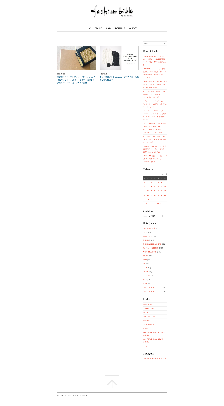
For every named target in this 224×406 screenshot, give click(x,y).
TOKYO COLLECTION (150, 252)
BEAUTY (145, 256)
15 (144, 191)
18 (155, 191)
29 (144, 199)
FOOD (145, 260)
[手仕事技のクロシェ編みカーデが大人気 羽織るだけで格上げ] (119, 58)
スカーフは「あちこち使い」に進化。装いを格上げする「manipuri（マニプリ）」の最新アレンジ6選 (155, 94)
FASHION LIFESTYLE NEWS (152, 244)
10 (151, 186)
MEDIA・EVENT (148, 236)
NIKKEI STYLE (147, 304)
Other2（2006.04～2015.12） (152, 291)
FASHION (146, 240)
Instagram (146, 346)
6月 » (159, 203)
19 (158, 191)
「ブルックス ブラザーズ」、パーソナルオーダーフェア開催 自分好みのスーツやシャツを (155, 104)
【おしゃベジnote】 (149, 228)
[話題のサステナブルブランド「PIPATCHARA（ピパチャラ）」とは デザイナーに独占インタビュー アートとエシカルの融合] (76, 58)
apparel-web (147, 320)
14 (165, 186)
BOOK (145, 280)
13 (161, 186)
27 (161, 195)
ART (144, 264)
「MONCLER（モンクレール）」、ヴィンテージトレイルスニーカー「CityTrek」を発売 (155, 159)
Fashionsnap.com (148, 324)
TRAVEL (145, 272)
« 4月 (145, 203)
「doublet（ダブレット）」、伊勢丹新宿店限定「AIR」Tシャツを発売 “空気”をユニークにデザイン (154, 149)
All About (145, 328)
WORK (145, 232)
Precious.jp (146, 312)
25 (155, 195)
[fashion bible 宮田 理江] (112, 18)
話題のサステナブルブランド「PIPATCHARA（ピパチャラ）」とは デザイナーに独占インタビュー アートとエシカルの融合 (76, 80)
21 (165, 191)
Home (59, 35)
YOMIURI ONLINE (148, 308)
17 (151, 191)
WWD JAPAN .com (149, 316)
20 (161, 191)
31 (151, 199)
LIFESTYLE (146, 276)
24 (151, 195)
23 (148, 195)
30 (148, 199)
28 (165, 195)
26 (158, 195)
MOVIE (145, 268)
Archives (145, 216)
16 (148, 191)
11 (155, 186)
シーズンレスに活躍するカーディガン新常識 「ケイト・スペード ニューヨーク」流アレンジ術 (155, 84)
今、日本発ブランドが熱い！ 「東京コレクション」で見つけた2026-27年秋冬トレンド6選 (154, 139)
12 (158, 186)
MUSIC (145, 284)
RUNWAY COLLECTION (150, 248)
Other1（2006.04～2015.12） (152, 288)
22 (144, 195)
